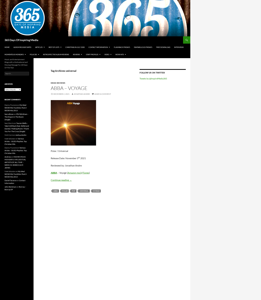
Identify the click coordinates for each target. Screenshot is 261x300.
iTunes (85, 172)
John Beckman (10, 187)
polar (65, 191)
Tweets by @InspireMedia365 (153, 78)
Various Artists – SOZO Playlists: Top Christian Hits (16, 141)
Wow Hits (119, 54)
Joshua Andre (20, 135)
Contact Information (98, 47)
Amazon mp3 (74, 172)
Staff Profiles (92, 54)
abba (55, 191)
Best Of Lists (54, 47)
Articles (39, 47)
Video (106, 54)
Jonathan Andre (82, 94)
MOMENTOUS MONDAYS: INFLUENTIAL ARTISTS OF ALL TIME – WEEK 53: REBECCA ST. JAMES (15, 162)
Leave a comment (102, 94)
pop (73, 191)
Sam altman (9, 114)
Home (7, 47)
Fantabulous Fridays (143, 47)
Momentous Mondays (14, 54)
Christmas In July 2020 (75, 47)
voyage (96, 191)
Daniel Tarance (10, 180)
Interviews (179, 47)
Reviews (76, 54)
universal (84, 191)
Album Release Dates (22, 47)
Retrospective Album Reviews (56, 54)
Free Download (163, 47)
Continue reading (61, 180)
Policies (33, 54)
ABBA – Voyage (69, 88)
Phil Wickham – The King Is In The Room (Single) (17, 117)
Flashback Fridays (122, 47)
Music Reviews (58, 83)
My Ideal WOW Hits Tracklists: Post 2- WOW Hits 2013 (16, 108)
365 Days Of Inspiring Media (21, 40)
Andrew (8, 157)
